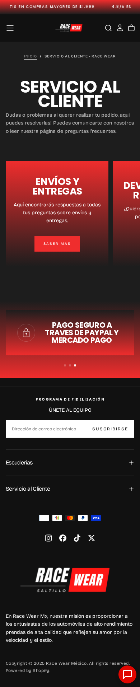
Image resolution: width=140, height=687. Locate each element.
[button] (10, 28)
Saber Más (57, 244)
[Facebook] (63, 538)
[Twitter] (91, 538)
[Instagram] (48, 538)
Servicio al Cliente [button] (28, 488)
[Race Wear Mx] (68, 580)
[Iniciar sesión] (120, 28)
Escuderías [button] (19, 462)
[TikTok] (77, 538)
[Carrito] (131, 28)
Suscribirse (110, 428)
